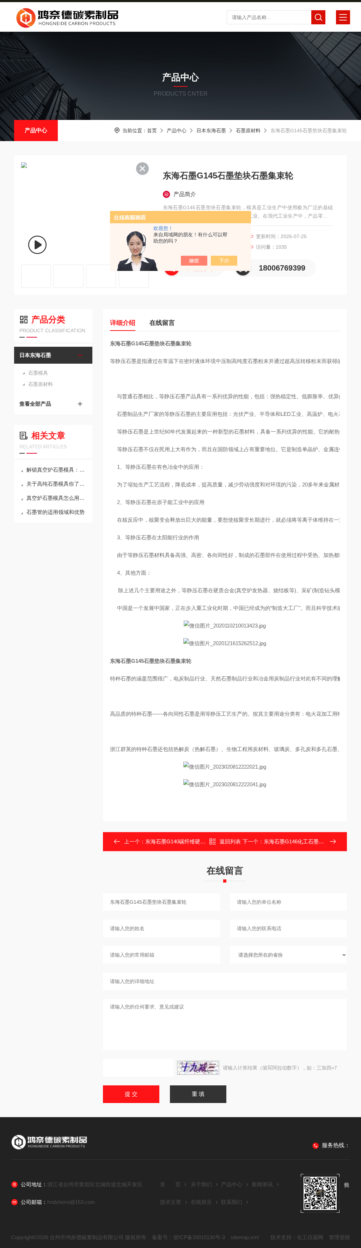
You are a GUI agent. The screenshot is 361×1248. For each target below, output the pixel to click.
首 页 (170, 1184)
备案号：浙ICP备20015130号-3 (188, 1237)
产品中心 (36, 130)
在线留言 (162, 322)
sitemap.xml (245, 1237)
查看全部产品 (35, 404)
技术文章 (170, 1202)
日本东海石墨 (211, 130)
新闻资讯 (262, 1184)
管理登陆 (339, 1237)
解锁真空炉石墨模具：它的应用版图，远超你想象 (56, 470)
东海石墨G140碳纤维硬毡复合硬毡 (186, 841)
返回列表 (230, 841)
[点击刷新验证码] (198, 1068)
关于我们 (201, 1184)
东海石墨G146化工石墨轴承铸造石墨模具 (312, 841)
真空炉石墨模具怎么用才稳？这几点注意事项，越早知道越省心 (56, 498)
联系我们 (231, 1202)
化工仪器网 (310, 1237)
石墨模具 (38, 373)
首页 (152, 130)
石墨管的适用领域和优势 (55, 512)
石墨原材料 (248, 130)
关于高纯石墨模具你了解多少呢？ (56, 484)
